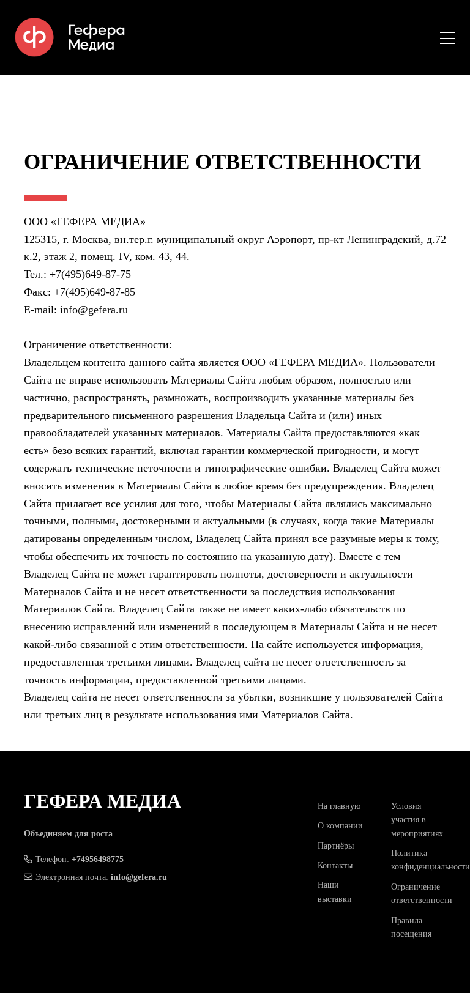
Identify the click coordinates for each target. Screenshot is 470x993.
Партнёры (336, 845)
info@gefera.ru (139, 877)
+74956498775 (98, 859)
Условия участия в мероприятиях (417, 819)
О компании (340, 825)
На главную (339, 806)
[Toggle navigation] (447, 40)
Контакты (335, 865)
